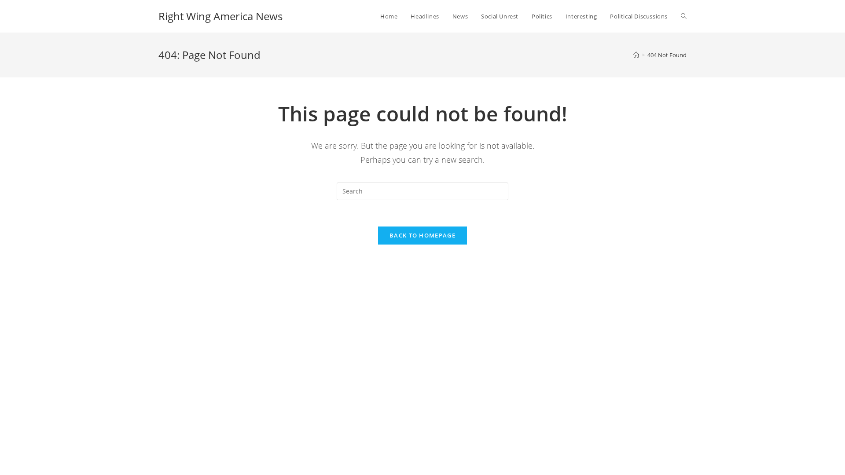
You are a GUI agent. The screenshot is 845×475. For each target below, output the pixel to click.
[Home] (636, 55)
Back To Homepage (422, 235)
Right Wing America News (220, 16)
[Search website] (683, 16)
